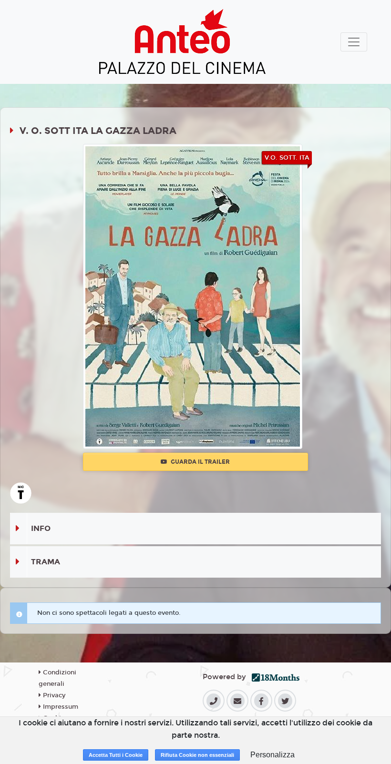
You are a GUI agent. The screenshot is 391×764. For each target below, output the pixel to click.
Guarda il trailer (199, 461)
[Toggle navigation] (353, 41)
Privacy (53, 695)
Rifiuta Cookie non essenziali (197, 755)
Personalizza (272, 755)
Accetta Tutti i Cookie (116, 755)
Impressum (59, 707)
